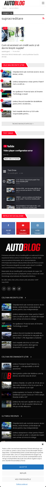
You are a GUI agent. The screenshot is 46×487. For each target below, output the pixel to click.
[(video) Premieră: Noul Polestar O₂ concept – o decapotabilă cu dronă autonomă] (6, 366)
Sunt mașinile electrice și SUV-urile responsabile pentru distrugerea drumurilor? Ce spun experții (26, 344)
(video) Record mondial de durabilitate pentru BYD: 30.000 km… (27, 102)
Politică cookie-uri (22, 484)
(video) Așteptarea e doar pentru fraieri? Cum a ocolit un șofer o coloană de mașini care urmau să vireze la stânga (28, 316)
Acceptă (23, 467)
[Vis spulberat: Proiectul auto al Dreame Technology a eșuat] (6, 94)
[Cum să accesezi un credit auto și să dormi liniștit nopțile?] (13, 34)
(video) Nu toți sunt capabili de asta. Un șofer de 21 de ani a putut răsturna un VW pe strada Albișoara (28, 404)
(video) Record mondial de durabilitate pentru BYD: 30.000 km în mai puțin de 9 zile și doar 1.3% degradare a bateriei (28, 335)
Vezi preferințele (23, 479)
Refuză (23, 473)
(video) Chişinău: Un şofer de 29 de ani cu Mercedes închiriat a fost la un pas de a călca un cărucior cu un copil (28, 385)
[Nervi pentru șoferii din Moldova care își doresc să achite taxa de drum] (6, 375)
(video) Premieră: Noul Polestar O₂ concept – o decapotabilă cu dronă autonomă (26, 366)
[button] (43, 444)
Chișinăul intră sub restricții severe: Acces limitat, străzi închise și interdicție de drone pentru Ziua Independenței (28, 307)
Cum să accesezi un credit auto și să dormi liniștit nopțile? (20, 47)
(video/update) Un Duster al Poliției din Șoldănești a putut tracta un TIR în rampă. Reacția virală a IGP (28, 394)
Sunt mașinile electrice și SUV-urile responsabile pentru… (26, 112)
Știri (5, 28)
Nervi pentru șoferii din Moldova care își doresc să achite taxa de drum (28, 374)
